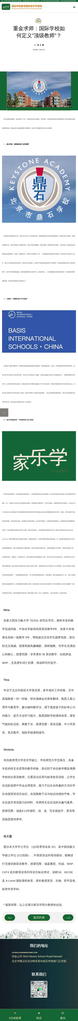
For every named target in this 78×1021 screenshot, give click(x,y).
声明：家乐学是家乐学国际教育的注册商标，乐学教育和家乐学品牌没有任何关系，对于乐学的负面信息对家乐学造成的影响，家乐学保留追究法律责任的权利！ (39, 1)
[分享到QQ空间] (43, 45)
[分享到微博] (40, 45)
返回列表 (39, 917)
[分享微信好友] (38, 45)
